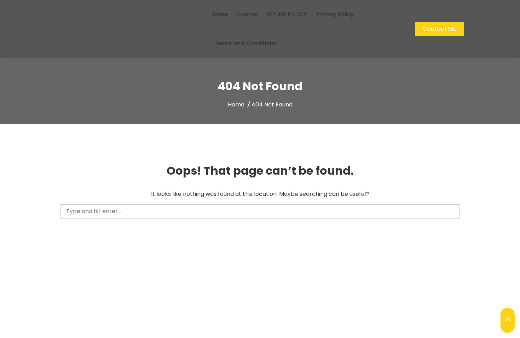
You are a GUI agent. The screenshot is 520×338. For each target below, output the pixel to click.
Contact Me (439, 29)
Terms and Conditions (245, 43)
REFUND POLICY (286, 14)
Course (247, 14)
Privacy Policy (335, 14)
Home (219, 14)
